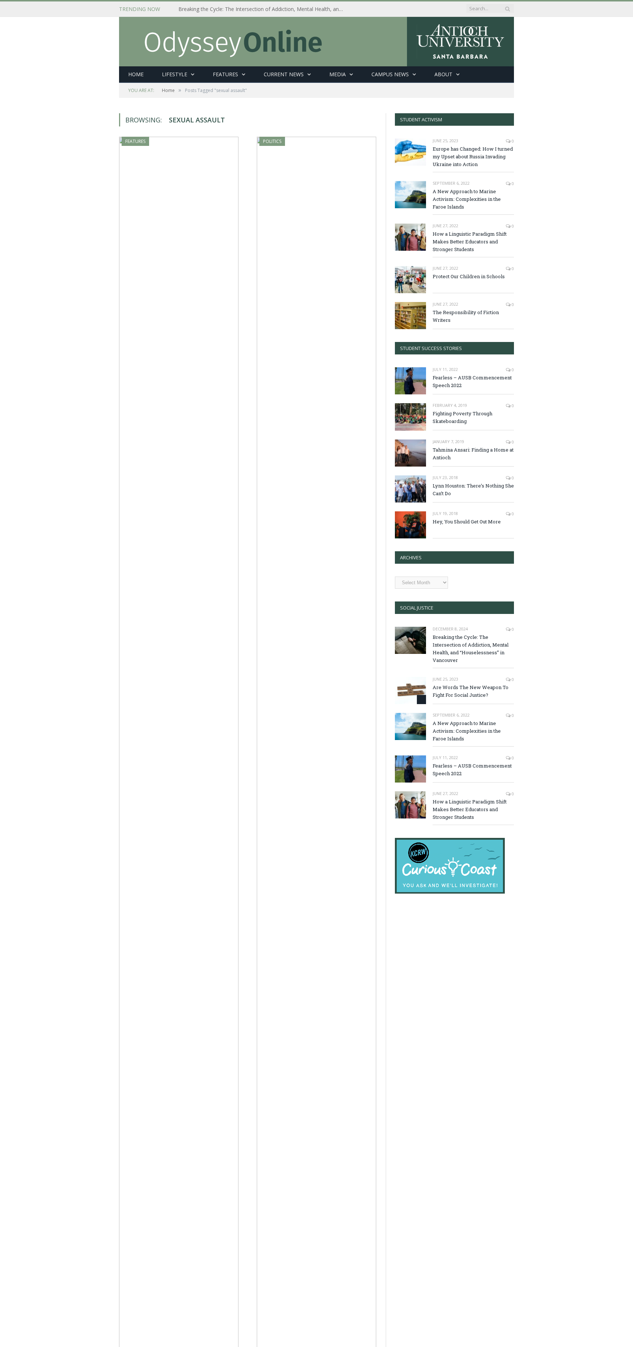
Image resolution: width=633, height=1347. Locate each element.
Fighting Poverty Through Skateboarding (462, 417)
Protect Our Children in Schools (469, 276)
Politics (272, 141)
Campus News (390, 74)
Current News (284, 74)
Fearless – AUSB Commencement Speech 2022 (472, 381)
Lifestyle (174, 74)
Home (136, 74)
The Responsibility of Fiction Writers (466, 316)
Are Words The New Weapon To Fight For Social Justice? (470, 691)
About (443, 74)
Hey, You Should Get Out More (467, 521)
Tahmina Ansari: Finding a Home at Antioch (473, 453)
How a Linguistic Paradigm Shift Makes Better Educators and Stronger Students (470, 242)
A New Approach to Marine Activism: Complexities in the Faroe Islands (467, 199)
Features (225, 74)
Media (337, 74)
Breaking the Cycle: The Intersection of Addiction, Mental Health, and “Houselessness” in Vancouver (262, 9)
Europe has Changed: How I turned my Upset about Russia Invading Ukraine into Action (473, 157)
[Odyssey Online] (316, 39)
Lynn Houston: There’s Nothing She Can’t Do (473, 489)
